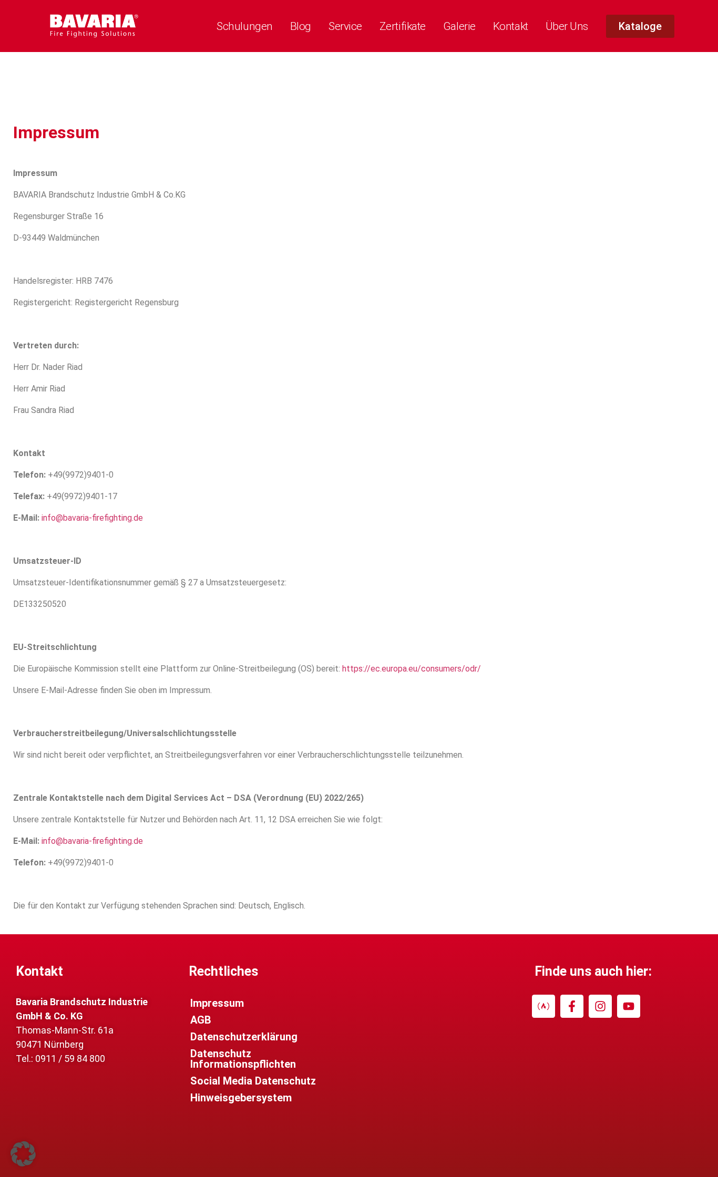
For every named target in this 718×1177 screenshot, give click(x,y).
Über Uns (567, 26)
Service (345, 26)
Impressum (217, 1003)
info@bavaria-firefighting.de (92, 518)
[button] (23, 1154)
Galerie (459, 26)
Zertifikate (402, 26)
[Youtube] (628, 1006)
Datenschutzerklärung (244, 1036)
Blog (300, 26)
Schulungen (245, 26)
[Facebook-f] (571, 1006)
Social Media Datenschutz (253, 1081)
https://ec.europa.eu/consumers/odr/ (411, 669)
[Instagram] (600, 1006)
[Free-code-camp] (543, 1006)
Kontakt (510, 26)
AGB (200, 1020)
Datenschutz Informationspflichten (243, 1058)
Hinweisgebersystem (241, 1097)
